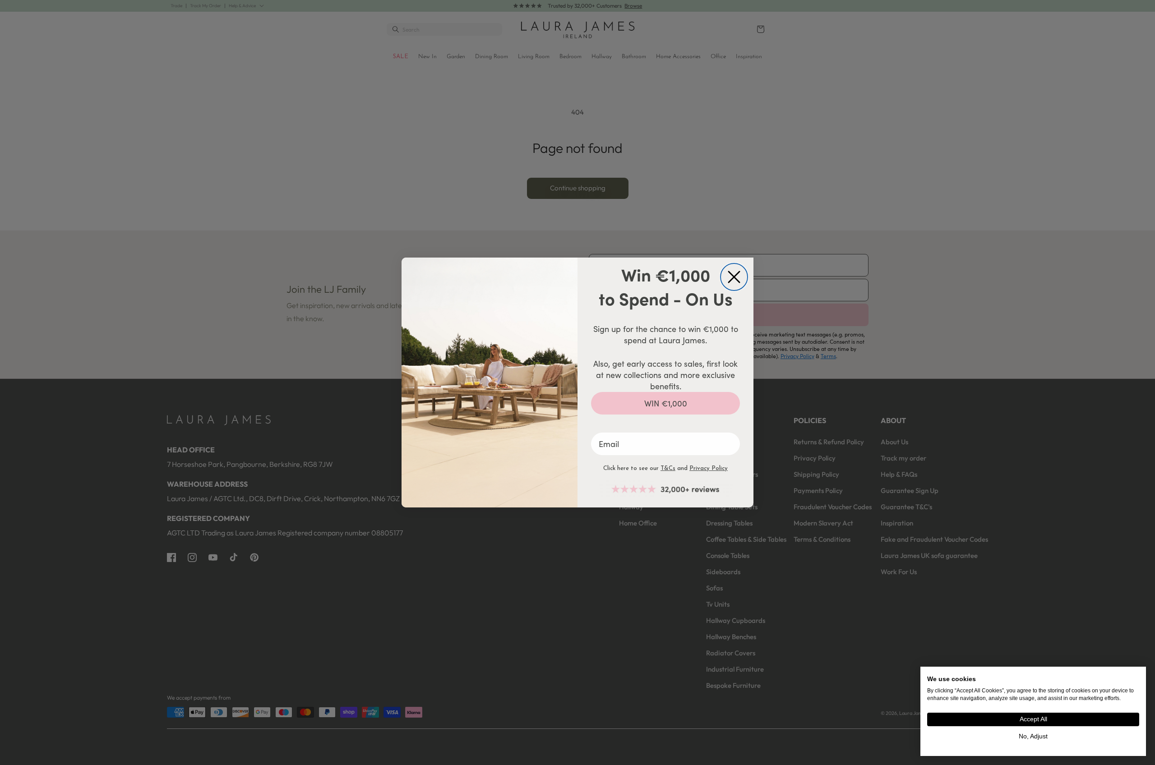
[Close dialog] (734, 276)
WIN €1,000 (665, 403)
